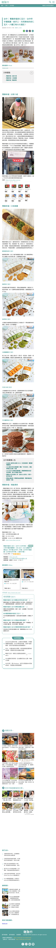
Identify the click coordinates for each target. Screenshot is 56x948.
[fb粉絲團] (23, 944)
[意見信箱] (29, 944)
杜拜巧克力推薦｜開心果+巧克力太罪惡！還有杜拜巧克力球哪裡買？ (7, 799)
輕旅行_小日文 (18, 27)
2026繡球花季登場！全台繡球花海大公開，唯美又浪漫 (18, 659)
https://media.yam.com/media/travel (22, 937)
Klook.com (5, 68)
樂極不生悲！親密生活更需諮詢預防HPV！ (15, 654)
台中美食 (12, 5)
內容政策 (18, 934)
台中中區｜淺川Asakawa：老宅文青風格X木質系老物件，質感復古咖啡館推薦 (18, 664)
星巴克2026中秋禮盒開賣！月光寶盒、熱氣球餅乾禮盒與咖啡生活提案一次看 (12, 869)
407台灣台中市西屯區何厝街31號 (18, 558)
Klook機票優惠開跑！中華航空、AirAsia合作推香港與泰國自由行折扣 (12, 879)
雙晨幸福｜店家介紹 (11, 76)
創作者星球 (12, 934)
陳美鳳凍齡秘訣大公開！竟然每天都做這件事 (28, 799)
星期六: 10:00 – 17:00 (15, 560)
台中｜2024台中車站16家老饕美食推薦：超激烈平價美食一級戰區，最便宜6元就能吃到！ (7, 811)
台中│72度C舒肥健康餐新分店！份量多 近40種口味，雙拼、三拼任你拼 (18, 799)
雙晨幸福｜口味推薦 (11, 78)
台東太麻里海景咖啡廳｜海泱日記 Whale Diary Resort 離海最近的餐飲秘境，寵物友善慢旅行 (12, 874)
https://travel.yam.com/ (14, 592)
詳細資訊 (31, 545)
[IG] (26, 944)
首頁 (2, 5)
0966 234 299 (13, 556)
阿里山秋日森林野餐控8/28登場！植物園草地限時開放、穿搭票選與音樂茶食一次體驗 (12, 864)
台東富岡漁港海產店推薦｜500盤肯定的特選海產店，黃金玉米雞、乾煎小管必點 (12, 859)
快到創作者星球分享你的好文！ (46, 5)
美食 (6, 5)
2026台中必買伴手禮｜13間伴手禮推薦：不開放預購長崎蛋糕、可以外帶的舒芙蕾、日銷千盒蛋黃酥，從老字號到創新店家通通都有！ (18, 643)
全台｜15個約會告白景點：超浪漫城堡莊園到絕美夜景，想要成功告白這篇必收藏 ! (18, 649)
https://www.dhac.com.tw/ (13, 540)
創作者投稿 (4, 934)
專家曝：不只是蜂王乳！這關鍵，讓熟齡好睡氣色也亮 (28, 811)
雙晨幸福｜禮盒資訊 (11, 80)
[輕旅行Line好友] (33, 944)
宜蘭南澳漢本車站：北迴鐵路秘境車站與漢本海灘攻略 (11, 854)
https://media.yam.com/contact (23, 939)
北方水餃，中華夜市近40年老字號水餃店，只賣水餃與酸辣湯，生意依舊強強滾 (17, 811)
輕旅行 (5, 2)
